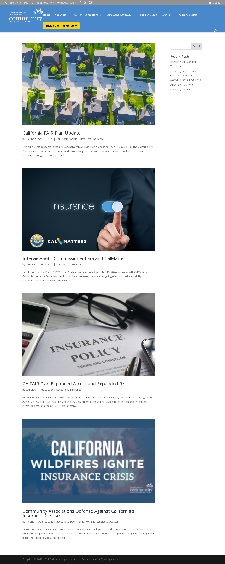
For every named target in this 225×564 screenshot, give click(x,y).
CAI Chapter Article (66, 139)
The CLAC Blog (148, 15)
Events (166, 15)
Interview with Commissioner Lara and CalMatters (74, 258)
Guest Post (85, 139)
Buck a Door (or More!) (60, 25)
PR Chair (31, 139)
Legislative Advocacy (118, 15)
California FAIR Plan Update (51, 133)
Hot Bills (90, 521)
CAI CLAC (31, 264)
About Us (60, 15)
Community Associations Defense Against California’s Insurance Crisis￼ (78, 513)
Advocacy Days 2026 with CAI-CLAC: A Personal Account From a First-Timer (186, 76)
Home (46, 15)
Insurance (98, 139)
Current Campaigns (86, 15)
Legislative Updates (107, 521)
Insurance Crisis (187, 15)
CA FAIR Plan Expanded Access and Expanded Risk (75, 383)
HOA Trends (77, 521)
